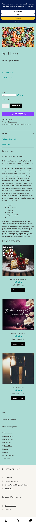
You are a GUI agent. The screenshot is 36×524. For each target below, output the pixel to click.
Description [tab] (6, 133)
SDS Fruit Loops (7, 77)
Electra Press (8, 433)
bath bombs (9, 124)
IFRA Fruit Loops (7, 73)
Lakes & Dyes (8, 446)
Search (18, 521)
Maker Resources (10, 506)
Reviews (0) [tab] (6, 145)
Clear (21, 95)
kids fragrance (26, 124)
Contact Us (8, 478)
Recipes (9, 459)
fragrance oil (17, 124)
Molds (6, 452)
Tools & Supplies (9, 455)
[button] (30, 29)
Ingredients (7, 442)
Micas (6, 449)
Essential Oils (8, 436)
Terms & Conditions (11, 481)
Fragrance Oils (12, 122)
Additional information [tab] (9, 139)
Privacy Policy (9, 489)
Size (3, 93)
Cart (27, 519)
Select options (18, 290)
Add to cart (16, 106)
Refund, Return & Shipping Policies (16, 485)
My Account (6, 521)
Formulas (8, 509)
